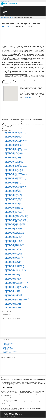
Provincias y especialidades (6, 357)
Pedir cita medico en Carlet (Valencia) (13, 183)
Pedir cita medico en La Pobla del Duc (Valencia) (15, 223)
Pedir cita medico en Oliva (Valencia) (13, 249)
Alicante (4, 15)
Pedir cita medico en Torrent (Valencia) (13, 289)
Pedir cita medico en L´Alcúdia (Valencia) (13, 211)
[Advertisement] (23, 36)
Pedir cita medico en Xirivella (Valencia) (13, 306)
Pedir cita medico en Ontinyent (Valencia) (14, 250)
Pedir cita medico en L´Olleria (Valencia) (13, 214)
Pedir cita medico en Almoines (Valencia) (14, 154)
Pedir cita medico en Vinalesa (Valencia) (13, 300)
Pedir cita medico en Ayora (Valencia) (13, 160)
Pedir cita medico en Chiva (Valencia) (13, 193)
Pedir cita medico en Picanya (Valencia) (13, 256)
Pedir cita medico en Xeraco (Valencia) (13, 303)
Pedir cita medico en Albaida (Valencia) (13, 136)
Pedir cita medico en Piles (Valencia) (12, 258)
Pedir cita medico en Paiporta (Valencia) (13, 252)
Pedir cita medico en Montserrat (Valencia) (14, 244)
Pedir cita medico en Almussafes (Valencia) (14, 156)
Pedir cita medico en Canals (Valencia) (13, 178)
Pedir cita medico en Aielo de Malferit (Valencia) (15, 133)
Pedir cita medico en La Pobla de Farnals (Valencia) (16, 220)
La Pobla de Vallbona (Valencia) (10, 351)
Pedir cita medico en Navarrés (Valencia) (14, 248)
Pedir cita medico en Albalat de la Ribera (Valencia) (16, 139)
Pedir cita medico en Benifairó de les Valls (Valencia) (16, 166)
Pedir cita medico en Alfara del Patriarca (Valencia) (16, 149)
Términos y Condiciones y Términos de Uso (12, 414)
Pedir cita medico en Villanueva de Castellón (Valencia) (17, 298)
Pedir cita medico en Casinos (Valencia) (13, 185)
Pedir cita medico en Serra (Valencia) (13, 279)
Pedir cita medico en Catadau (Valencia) (13, 187)
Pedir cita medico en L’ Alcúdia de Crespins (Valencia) (16, 215)
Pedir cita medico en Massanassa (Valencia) (14, 235)
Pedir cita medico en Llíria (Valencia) (13, 225)
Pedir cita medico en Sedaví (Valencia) (13, 278)
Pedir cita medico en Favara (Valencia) (13, 200)
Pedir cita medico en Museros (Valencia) (13, 245)
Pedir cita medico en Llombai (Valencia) (13, 227)
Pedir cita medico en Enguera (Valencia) (13, 198)
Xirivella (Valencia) (7, 347)
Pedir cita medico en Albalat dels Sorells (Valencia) (16, 140)
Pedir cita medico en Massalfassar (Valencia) (14, 232)
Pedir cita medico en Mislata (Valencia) (13, 239)
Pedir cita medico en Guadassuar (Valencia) (14, 210)
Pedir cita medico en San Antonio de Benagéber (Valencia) (17, 277)
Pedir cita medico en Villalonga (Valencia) (14, 296)
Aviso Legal (5, 412)
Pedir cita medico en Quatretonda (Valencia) (14, 265)
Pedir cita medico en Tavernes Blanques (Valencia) (16, 286)
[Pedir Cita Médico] (9, 5)
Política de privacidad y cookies (10, 413)
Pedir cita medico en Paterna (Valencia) (13, 253)
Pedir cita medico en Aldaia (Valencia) (13, 147)
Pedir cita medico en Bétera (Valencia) (13, 172)
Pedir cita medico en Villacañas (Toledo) (11, 318)
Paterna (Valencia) (7, 342)
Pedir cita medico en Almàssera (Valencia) (14, 153)
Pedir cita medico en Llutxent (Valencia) (13, 228)
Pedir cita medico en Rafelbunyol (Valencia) (14, 266)
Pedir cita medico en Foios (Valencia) (13, 202)
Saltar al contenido (4, 1)
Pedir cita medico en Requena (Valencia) (13, 271)
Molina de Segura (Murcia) (9, 343)
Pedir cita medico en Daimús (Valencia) (13, 196)
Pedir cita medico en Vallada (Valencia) (13, 294)
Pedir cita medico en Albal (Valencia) (13, 137)
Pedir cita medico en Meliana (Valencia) (13, 236)
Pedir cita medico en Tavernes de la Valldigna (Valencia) (17, 287)
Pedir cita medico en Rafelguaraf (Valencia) (14, 267)
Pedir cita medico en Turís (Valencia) (13, 290)
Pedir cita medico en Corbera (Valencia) (13, 194)
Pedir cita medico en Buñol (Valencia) (13, 175)
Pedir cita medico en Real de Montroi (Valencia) (15, 270)
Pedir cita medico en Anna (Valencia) (13, 158)
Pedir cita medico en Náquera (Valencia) (13, 246)
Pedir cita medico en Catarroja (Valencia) (14, 189)
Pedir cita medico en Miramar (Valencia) (13, 237)
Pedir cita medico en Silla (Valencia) (12, 281)
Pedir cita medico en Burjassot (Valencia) (14, 177)
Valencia (5, 11)
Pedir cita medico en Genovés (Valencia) (13, 204)
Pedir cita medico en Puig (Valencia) (12, 262)
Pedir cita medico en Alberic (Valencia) (13, 141)
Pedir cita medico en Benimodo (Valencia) (14, 169)
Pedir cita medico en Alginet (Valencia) (13, 152)
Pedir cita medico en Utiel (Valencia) (12, 291)
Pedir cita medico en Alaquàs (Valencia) (13, 135)
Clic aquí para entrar (26, 97)
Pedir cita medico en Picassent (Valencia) (14, 257)
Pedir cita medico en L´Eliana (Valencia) (13, 212)
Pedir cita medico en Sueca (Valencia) (13, 285)
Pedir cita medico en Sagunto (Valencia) (13, 275)
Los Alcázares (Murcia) (8, 348)
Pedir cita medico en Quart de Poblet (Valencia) (15, 264)
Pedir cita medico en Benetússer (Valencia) (14, 164)
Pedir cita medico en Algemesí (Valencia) (13, 150)
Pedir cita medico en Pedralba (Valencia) (13, 254)
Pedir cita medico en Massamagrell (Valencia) (15, 233)
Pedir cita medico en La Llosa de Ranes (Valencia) (15, 219)
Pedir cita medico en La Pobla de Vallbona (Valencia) (16, 221)
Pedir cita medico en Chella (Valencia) (13, 190)
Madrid (4, 12)
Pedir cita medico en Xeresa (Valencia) (13, 304)
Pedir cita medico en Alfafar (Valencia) (13, 148)
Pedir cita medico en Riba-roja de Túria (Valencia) (16, 273)
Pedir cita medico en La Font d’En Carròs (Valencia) (16, 216)
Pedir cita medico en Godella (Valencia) (13, 207)
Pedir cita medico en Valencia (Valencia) (13, 292)
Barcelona (5, 10)
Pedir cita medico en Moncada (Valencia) (14, 241)
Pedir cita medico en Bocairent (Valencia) (14, 173)
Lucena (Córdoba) (7, 352)
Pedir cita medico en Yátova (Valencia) (13, 307)
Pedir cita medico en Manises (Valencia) (13, 229)
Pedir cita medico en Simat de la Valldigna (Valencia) (16, 282)
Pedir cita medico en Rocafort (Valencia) (13, 274)
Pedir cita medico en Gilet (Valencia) (12, 206)
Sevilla (4, 14)
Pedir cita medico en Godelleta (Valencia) (14, 208)
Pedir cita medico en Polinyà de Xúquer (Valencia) (15, 260)
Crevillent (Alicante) (7, 349)
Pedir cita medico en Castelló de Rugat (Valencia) (15, 186)
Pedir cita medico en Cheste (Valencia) (13, 191)
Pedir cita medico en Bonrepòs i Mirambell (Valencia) (16, 174)
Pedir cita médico (4, 17)
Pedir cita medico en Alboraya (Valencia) (13, 143)
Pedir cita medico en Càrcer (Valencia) (13, 182)
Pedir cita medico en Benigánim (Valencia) (14, 168)
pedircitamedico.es (6, 417)
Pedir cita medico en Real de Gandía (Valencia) (15, 269)
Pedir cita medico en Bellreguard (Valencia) (14, 161)
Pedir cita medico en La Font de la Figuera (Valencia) (16, 218)
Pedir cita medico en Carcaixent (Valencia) (14, 181)
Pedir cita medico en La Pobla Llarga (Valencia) (15, 224)
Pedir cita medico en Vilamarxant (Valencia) (14, 295)
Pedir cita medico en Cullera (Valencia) (13, 195)
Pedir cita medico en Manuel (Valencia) (13, 231)
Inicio (4, 8)
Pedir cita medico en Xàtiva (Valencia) (13, 302)
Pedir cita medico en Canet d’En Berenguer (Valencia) (16, 179)
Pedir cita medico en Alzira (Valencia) (13, 157)
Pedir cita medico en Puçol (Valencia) (13, 261)
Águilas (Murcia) (6, 346)
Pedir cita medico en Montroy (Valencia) (13, 243)
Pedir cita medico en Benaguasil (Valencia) (14, 162)
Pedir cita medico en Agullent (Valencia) (13, 132)
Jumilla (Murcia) (6, 344)
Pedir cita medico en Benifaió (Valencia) (13, 165)
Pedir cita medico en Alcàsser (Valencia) (13, 145)
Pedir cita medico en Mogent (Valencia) (13, 240)
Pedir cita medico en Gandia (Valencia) (13, 203)
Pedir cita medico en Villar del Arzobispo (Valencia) (16, 299)
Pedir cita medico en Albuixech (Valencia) (14, 144)
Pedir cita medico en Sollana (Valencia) (13, 283)
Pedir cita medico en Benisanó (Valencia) (14, 170)
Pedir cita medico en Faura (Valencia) (13, 199)
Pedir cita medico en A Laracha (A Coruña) (11, 317)
